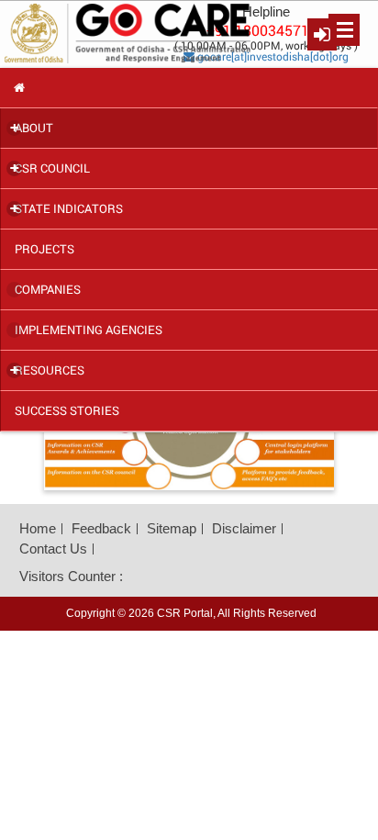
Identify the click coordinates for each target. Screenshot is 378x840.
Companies (48, 289)
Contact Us (53, 548)
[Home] (188, 87)
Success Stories (67, 410)
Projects (44, 249)
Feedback (101, 528)
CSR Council (50, 168)
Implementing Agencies (88, 329)
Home (37, 528)
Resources (47, 370)
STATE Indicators (67, 208)
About (32, 127)
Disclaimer (244, 528)
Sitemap (171, 528)
